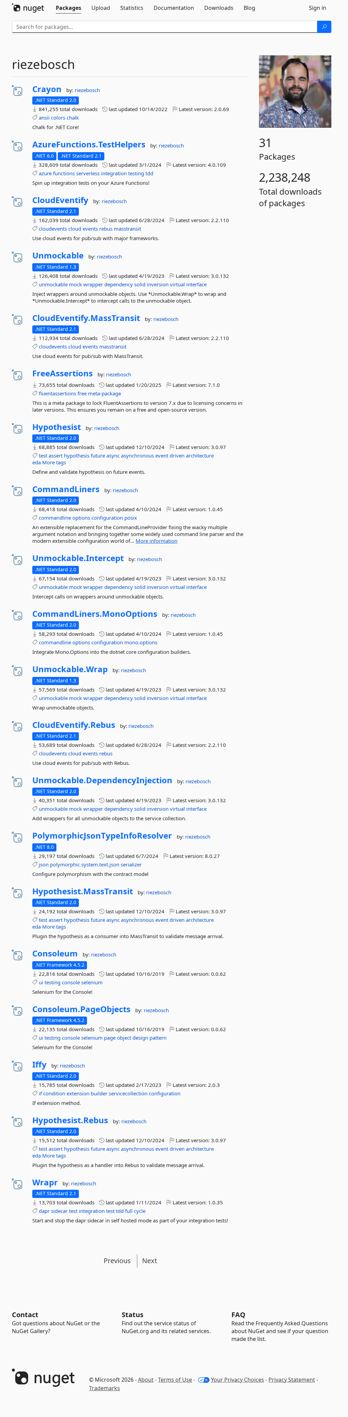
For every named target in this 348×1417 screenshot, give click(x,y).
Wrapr (45, 1182)
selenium (92, 982)
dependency (118, 284)
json (44, 864)
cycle (139, 1210)
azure (45, 173)
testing (136, 173)
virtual (177, 284)
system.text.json (100, 864)
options (81, 517)
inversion (158, 284)
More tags (54, 462)
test (43, 455)
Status (132, 1314)
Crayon (47, 89)
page (110, 1037)
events (90, 228)
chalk (73, 117)
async (113, 455)
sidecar (59, 1210)
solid (139, 284)
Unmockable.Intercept (78, 558)
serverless (88, 173)
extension (78, 1093)
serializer (131, 864)
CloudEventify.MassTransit (86, 318)
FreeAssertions (62, 373)
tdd (149, 173)
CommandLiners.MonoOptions (94, 613)
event (161, 455)
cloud (74, 228)
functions (64, 173)
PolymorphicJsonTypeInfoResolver (102, 835)
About (146, 1379)
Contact (25, 1314)
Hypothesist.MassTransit (82, 891)
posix (130, 517)
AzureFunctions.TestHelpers (88, 144)
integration (114, 173)
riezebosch (87, 90)
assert (56, 455)
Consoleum (55, 953)
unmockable (53, 284)
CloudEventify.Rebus (73, 725)
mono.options (140, 642)
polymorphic (65, 864)
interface (196, 284)
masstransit (127, 228)
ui (41, 982)
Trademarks (104, 1388)
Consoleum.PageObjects (81, 1009)
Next (149, 1260)
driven (177, 455)
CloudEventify (60, 200)
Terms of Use (175, 1379)
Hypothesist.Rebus (70, 1120)
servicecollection (128, 1093)
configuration (107, 517)
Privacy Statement (291, 1379)
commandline (55, 517)
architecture (200, 455)
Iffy (39, 1064)
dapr (44, 1210)
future (98, 455)
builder (99, 1093)
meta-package (104, 393)
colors (58, 117)
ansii (44, 117)
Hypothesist (56, 427)
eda (36, 462)
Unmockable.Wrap (70, 669)
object (124, 1037)
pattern (158, 1037)
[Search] (324, 27)
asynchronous (137, 455)
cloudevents (53, 228)
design (140, 1037)
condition (54, 1093)
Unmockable (58, 255)
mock (75, 284)
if (40, 1093)
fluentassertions (57, 393)
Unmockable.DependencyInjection (102, 780)
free (82, 393)
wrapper (93, 284)
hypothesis (76, 455)
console (71, 982)
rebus (105, 228)
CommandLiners (66, 489)
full (129, 1210)
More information (156, 540)
